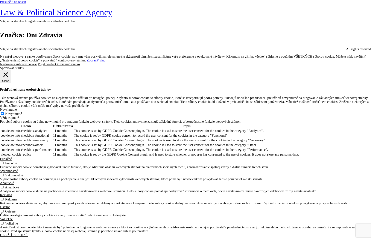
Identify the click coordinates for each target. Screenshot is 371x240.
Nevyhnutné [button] (8, 109)
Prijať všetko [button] (46, 64)
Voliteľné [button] (6, 219)
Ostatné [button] (5, 207)
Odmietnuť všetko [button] (67, 64)
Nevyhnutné (13, 114)
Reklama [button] (6, 195)
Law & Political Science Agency (56, 12)
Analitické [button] (7, 183)
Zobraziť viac (96, 60)
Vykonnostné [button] (9, 171)
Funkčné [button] (6, 159)
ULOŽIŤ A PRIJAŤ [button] (14, 235)
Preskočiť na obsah (13, 2)
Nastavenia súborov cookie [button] (18, 64)
